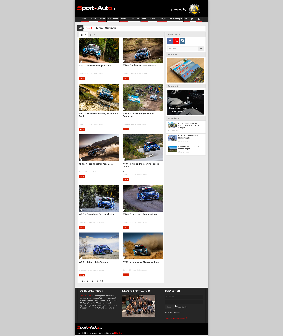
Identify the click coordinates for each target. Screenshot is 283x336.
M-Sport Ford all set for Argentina (96, 164)
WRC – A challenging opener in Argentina (138, 114)
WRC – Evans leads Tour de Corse (140, 214)
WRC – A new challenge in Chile (95, 66)
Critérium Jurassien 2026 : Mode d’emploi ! (189, 148)
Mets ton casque (175, 19)
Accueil (89, 28)
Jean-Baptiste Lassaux (96, 74)
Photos (152, 19)
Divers (123, 19)
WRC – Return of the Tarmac (93, 262)
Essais (84, 19)
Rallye (93, 19)
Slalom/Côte (113, 19)
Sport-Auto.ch (85, 296)
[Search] (201, 49)
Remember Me (182, 307)
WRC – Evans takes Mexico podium (141, 262)
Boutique (162, 19)
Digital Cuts (118, 333)
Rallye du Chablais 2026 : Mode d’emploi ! (188, 137)
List (93, 35)
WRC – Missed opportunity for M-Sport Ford (98, 114)
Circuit (102, 19)
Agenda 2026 (134, 19)
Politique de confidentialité (176, 318)
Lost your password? (173, 312)
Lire (81, 78)
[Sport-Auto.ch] (96, 8)
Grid (84, 35)
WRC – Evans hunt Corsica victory (96, 214)
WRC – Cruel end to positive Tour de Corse (141, 165)
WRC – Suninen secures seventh (139, 65)
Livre (144, 19)
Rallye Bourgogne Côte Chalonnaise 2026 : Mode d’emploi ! (188, 125)
